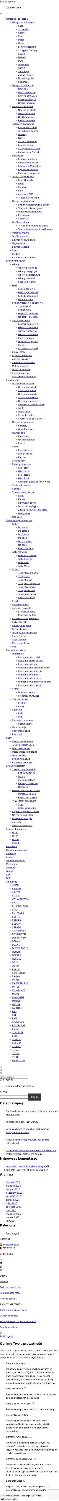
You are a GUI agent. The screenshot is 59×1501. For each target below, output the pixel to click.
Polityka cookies (8, 1298)
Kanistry (22, 457)
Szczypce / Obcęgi (27, 50)
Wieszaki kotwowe (27, 331)
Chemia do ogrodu (27, 394)
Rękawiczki (17, 155)
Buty (20, 190)
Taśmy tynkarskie (27, 587)
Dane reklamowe (14, 1388)
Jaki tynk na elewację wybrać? (33, 1166)
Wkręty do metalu (27, 278)
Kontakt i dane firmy (10, 1293)
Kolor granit (24, 474)
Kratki (21, 495)
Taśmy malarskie (26, 590)
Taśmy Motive (25, 580)
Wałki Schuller (25, 559)
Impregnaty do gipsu (28, 674)
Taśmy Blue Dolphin (28, 573)
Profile (21, 345)
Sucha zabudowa (21, 320)
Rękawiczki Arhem (27, 159)
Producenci (11, 881)
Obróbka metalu (20, 236)
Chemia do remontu (28, 397)
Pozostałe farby (26, 548)
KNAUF (16, 969)
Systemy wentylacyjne (23, 492)
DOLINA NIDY (19, 937)
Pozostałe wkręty (27, 281)
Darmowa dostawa (15, 860)
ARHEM (16, 892)
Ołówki (21, 138)
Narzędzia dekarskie (22, 106)
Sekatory (22, 425)
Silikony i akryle (20, 699)
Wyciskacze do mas (28, 131)
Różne (15, 446)
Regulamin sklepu (8, 1327)
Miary (15, 250)
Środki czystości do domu (31, 404)
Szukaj (3, 1091)
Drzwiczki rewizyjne (28, 506)
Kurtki (21, 183)
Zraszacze (23, 436)
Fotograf (10, 1169)
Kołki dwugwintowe (28, 296)
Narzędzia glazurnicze (23, 201)
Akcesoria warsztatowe (24, 257)
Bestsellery (11, 846)
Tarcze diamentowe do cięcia (33, 225)
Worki (21, 408)
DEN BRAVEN (19, 934)
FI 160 (15, 832)
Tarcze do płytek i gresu (30, 208)
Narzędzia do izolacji (22, 815)
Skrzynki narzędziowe (29, 148)
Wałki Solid (23, 562)
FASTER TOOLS (20, 948)
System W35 (24, 306)
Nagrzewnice (18, 243)
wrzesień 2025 (13, 1196)
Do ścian (22, 537)
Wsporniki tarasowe (28, 313)
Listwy (21, 776)
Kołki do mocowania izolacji (26, 790)
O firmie (4, 1281)
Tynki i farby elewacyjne (24, 801)
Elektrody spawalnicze (23, 239)
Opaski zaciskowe (21, 369)
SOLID (15, 1036)
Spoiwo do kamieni (21, 485)
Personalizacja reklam (17, 1415)
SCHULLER (17, 1032)
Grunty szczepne (26, 692)
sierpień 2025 (13, 1199)
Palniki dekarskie (26, 120)
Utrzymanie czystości (23, 383)
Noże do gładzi (26, 78)
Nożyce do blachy (27, 110)
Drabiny (16, 253)
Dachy (9, 737)
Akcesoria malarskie (22, 608)
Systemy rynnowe (21, 758)
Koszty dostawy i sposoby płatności (18, 1321)
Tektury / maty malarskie (24, 632)
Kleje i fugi (17, 709)
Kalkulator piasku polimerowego (34, 481)
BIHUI (15, 909)
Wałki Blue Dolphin (27, 555)
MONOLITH (18, 997)
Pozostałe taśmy (26, 597)
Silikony (22, 702)
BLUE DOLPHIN (20, 906)
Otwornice (23, 64)
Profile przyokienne (28, 783)
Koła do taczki (25, 453)
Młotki (21, 39)
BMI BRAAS (18, 913)
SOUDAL (16, 1039)
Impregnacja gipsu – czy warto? (22, 1121)
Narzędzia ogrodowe (23, 422)
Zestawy (10, 857)
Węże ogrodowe (26, 439)
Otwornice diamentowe (30, 211)
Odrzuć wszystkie (9, 1499)
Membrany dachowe (22, 741)
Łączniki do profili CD (28, 324)
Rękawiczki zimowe (28, 169)
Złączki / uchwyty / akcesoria (33, 509)
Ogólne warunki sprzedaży (13, 1310)
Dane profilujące (14, 1480)
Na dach (22, 545)
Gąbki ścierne (19, 639)
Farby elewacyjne (27, 808)
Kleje (20, 713)
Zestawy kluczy (26, 75)
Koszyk (9, 871)
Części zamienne (26, 103)
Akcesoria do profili (28, 348)
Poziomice (23, 81)
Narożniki (23, 787)
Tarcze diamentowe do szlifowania (35, 229)
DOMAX (16, 941)
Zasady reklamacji (9, 1315)
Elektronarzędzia (20, 246)
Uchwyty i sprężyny (28, 341)
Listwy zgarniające (27, 96)
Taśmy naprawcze (27, 594)
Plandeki (16, 488)
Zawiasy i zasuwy (21, 359)
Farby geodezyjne (27, 99)
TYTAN (16, 1053)
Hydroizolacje (19, 727)
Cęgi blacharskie (26, 117)
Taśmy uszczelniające (23, 745)
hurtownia (11, 1166)
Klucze (21, 53)
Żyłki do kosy (19, 460)
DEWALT (16, 944)
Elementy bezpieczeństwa (19, 1459)
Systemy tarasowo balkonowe (27, 302)
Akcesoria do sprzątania (30, 418)
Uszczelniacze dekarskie (24, 751)
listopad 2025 (13, 1189)
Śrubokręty (23, 71)
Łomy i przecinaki (27, 46)
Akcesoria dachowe (22, 762)
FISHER (16, 951)
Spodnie (22, 187)
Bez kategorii (12, 1233)
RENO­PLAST (18, 1025)
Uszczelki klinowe (21, 748)
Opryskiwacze (25, 429)
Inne (14, 646)
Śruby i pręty (18, 352)
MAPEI (15, 986)
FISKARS (16, 955)
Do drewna (23, 534)
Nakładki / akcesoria (28, 317)
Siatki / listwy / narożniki (24, 769)
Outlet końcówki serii (16, 850)
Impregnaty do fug (27, 664)
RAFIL (15, 1018)
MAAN (15, 979)
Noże (21, 43)
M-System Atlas (20, 366)
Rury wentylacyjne (27, 502)
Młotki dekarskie (26, 113)
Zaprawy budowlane (22, 720)
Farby (15, 524)
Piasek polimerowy (21, 464)
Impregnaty (18, 653)
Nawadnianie (18, 432)
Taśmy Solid (24, 576)
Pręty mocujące (26, 338)
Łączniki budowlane (22, 355)
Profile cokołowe (26, 780)
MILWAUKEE (18, 990)
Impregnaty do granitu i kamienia (34, 681)
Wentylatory (24, 513)
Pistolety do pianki (27, 127)
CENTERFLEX (19, 930)
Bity (20, 36)
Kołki (14, 285)
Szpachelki (23, 29)
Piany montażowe (21, 730)
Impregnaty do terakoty (30, 671)
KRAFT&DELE (19, 973)
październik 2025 (15, 1192)
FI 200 (15, 839)
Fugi (20, 716)
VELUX (15, 1057)
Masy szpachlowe (21, 643)
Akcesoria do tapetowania (25, 618)
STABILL (16, 1046)
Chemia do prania (27, 390)
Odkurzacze (24, 411)
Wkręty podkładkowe (29, 274)
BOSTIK (16, 916)
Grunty (15, 688)
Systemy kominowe (16, 829)
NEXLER (16, 1004)
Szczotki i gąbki (26, 415)
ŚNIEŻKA (16, 1043)
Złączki (21, 443)
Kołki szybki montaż (28, 292)
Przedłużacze (25, 450)
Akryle (21, 706)
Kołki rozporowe (26, 289)
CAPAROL (17, 927)
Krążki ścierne (19, 636)
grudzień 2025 (13, 1185)
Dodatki (16, 843)
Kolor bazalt (24, 471)
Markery (22, 134)
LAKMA (16, 976)
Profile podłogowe (21, 625)
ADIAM (15, 885)
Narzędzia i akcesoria (17, 18)
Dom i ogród (12, 380)
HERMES (16, 958)
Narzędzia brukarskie (22, 85)
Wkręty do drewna (27, 267)
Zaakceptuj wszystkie (31, 1496)
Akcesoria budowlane (23, 124)
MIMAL (15, 994)
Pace (20, 25)
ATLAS (15, 895)
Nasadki (22, 57)
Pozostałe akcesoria (22, 825)
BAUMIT (16, 902)
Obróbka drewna (20, 232)
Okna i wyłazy (19, 755)
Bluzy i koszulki (25, 180)
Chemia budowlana (15, 650)
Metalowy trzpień (27, 794)
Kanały (21, 499)
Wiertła (21, 68)
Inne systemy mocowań (24, 376)
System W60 (24, 309)
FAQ (8, 878)
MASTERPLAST (20, 983)
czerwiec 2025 (13, 1207)
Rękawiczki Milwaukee (29, 166)
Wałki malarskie (19, 552)
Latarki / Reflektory (27, 141)
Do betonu (23, 530)
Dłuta (20, 61)
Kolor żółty (23, 478)
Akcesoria (23, 218)
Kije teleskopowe (26, 611)
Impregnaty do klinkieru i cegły (33, 667)
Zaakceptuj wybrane (10, 1496)
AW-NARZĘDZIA (20, 899)
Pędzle (15, 601)
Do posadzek (25, 541)
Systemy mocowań (15, 260)
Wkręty (15, 264)
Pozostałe (17, 734)
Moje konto (12, 864)
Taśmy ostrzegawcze (29, 583)
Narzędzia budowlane (23, 22)
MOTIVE (16, 1001)
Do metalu (23, 527)
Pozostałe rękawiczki (28, 173)
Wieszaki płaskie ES (28, 327)
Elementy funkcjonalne (17, 1437)
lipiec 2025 (11, 1203)
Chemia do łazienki (27, 387)
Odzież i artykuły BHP (23, 176)
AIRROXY (16, 888)
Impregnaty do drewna (29, 678)
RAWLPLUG (18, 1022)
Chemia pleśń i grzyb (28, 401)
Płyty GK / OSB (19, 622)
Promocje (11, 853)
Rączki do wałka (20, 604)
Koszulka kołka (25, 299)
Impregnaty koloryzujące (30, 660)
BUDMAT (16, 923)
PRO (14, 1011)
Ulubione (10, 867)
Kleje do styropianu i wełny (25, 811)
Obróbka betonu (20, 222)
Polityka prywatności (10, 1287)
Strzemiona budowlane (23, 362)
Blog (8, 874)
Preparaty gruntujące (28, 695)
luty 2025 (11, 1220)
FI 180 (15, 836)
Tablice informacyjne (28, 197)
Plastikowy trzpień (27, 797)
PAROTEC (17, 1008)
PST (14, 1015)
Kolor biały (23, 467)
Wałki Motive (24, 566)
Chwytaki (23, 89)
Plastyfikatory (25, 723)
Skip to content (7, 1)
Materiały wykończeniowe (19, 520)
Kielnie (21, 32)
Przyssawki (23, 215)
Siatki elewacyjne (26, 773)
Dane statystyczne (15, 1363)
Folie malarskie (19, 629)
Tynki (20, 804)
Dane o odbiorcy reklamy (19, 1403)
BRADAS (16, 920)
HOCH (15, 962)
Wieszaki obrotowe (28, 334)
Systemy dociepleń (15, 766)
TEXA (15, 1050)
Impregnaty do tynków (29, 685)
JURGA (16, 966)
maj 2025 (11, 1210)
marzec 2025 (13, 1217)
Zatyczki (16, 822)
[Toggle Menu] (1, 13)
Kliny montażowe (20, 373)
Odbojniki (17, 517)
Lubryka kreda (25, 145)
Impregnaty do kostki (29, 657)
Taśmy (15, 569)
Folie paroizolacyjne (22, 818)
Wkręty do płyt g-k (27, 271)
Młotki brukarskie (26, 92)
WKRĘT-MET (18, 1060)
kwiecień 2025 (13, 1214)
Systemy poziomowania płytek (33, 204)
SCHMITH (17, 1029)
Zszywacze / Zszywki (29, 152)
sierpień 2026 (13, 1182)
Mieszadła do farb (27, 615)
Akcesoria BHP (25, 194)
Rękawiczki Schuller (28, 162)
